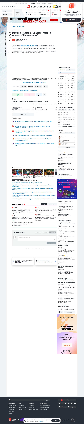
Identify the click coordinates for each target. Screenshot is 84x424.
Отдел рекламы (12, 409)
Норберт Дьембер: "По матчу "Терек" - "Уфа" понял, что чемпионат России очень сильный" (32, 189)
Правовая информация (44, 407)
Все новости (69, 312)
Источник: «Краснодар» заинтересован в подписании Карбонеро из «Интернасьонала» (22, 224)
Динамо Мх (62, 83)
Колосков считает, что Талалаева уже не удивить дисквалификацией (66, 286)
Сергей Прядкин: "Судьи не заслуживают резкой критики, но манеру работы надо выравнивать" (32, 185)
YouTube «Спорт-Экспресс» (68, 400)
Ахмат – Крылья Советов (67, 119)
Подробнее (41, 421)
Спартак (61, 78)
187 (14, 207)
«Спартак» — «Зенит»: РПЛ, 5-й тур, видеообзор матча (65, 202)
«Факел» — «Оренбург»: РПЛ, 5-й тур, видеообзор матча (66, 237)
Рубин (61, 89)
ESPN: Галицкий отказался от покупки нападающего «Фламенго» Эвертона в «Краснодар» (45, 210)
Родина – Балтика (66, 121)
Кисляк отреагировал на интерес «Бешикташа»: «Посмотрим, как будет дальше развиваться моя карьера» (66, 265)
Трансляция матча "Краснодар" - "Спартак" (34, 82)
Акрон (61, 103)
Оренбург (61, 90)
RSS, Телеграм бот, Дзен (45, 405)
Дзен (31, 86)
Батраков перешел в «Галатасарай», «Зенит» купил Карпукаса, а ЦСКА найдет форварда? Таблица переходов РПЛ (22, 211)
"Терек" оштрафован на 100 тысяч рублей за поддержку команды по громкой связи (33, 199)
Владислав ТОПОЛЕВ (21, 39)
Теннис (31, 1)
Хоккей (19, 1)
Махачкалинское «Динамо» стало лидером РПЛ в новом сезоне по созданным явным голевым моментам (66, 208)
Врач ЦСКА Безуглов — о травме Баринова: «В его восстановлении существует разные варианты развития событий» (66, 251)
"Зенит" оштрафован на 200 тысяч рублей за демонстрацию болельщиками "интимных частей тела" (34, 196)
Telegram (24, 86)
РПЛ (23, 26)
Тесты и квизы (31, 405)
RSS (61, 312)
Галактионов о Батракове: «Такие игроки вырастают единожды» (65, 163)
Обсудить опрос (23, 114)
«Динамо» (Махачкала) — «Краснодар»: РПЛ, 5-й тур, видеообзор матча (64, 215)
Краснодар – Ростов (66, 115)
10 (36, 214)
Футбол (13, 1)
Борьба (39, 214)
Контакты (10, 413)
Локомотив (62, 99)
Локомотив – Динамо (67, 117)
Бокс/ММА (25, 1)
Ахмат (61, 92)
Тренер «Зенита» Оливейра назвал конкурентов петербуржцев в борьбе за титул (66, 222)
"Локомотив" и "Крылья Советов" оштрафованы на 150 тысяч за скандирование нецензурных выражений (32, 192)
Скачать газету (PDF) (22, 407)
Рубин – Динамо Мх (66, 124)
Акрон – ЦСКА (65, 112)
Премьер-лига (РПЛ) (24, 3)
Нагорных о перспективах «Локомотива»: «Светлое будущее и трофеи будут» (66, 169)
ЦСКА (61, 80)
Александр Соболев (65, 140)
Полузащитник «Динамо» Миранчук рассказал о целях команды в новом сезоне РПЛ (65, 176)
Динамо (61, 87)
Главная (14, 26)
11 (63, 284)
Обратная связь (43, 409)
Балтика (61, 85)
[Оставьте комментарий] (37, 237)
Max (47, 86)
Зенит (61, 81)
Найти (47, 400)
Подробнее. (61, 421)
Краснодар (62, 76)
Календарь (44, 3)
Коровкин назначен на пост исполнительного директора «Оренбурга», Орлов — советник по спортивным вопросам (66, 292)
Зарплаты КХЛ (31, 407)
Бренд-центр (11, 411)
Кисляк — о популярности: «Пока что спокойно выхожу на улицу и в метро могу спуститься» (65, 272)
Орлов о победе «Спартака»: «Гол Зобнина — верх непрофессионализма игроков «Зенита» (66, 156)
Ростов (61, 96)
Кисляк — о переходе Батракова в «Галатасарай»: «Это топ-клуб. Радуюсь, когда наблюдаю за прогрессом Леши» (66, 280)
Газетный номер (21, 405)
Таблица (38, 3)
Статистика (50, 3)
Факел (61, 101)
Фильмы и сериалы (50, 1)
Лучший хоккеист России (33, 409)
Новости (33, 3)
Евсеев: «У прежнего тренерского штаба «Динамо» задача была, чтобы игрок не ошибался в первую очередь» (66, 300)
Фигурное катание (40, 1)
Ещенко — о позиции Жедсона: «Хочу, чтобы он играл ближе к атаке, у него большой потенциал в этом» (66, 243)
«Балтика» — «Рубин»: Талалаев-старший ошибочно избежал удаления (22, 218)
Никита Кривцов (65, 143)
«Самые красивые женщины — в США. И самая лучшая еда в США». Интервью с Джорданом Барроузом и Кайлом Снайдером (45, 218)
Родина (61, 98)
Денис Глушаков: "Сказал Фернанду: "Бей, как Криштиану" (27, 182)
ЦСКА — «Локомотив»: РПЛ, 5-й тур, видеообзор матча (66, 227)
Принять (55, 420)
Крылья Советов (62, 94)
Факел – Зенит (65, 114)
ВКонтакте (39, 86)
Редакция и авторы (12, 405)
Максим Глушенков (65, 136)
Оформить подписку (22, 409)
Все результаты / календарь (66, 126)
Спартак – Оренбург (66, 122)
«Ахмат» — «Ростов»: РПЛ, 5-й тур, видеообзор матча (66, 232)
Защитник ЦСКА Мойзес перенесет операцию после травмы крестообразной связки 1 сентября (66, 258)
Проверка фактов (12, 407)
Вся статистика (67, 147)
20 (13, 221)
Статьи (56, 3)
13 (36, 207)
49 (13, 215)
